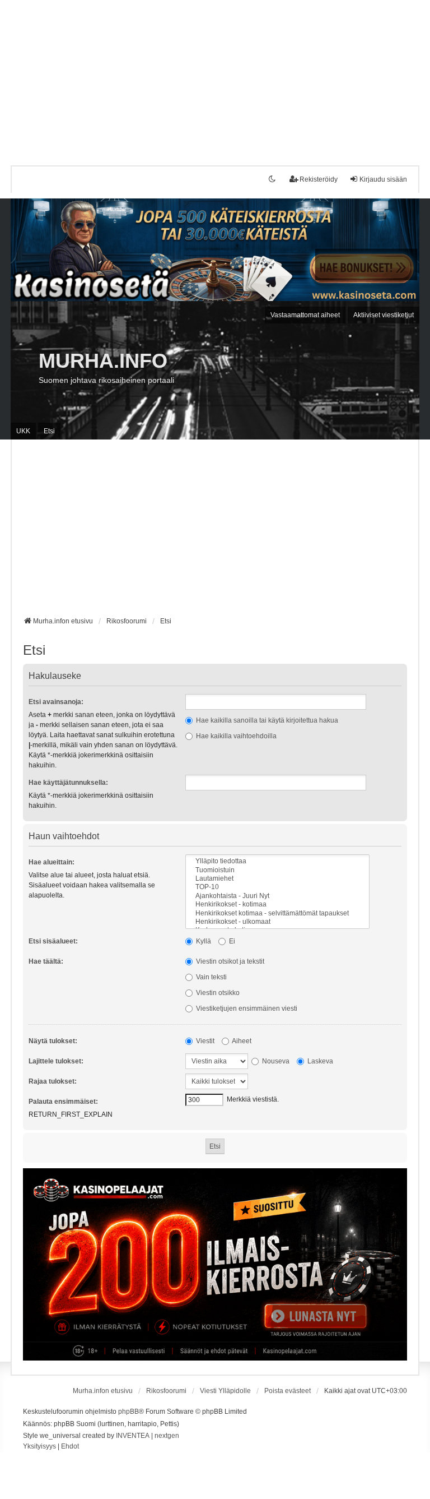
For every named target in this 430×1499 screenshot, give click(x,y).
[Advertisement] (215, 78)
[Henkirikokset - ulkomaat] (277, 922)
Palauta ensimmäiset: (63, 1101)
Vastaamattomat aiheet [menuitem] (305, 315)
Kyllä (202, 941)
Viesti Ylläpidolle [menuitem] (225, 1391)
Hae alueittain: (51, 862)
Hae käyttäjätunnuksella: (68, 782)
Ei (231, 941)
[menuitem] (39, 1447)
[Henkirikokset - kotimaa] (277, 904)
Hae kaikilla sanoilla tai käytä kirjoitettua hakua (266, 720)
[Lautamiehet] (277, 879)
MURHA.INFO (103, 360)
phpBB (128, 1411)
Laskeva (319, 1061)
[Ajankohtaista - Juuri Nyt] (277, 896)
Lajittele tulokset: (56, 1061)
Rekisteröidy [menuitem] (319, 179)
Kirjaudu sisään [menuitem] (383, 179)
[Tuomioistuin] (277, 870)
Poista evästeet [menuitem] (287, 1391)
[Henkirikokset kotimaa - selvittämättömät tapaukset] (277, 913)
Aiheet (241, 1041)
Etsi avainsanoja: (56, 702)
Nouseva (274, 1061)
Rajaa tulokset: (53, 1081)
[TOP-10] (277, 887)
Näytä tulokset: (53, 1041)
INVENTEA (132, 1436)
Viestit (204, 1041)
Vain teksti (210, 977)
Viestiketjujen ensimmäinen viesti (245, 1008)
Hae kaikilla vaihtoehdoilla (235, 736)
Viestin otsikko (217, 993)
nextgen (167, 1436)
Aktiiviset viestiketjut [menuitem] (383, 315)
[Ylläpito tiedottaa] (277, 861)
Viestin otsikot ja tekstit (229, 961)
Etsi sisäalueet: (53, 941)
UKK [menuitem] (23, 431)
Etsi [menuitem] (49, 431)
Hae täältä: (46, 961)
